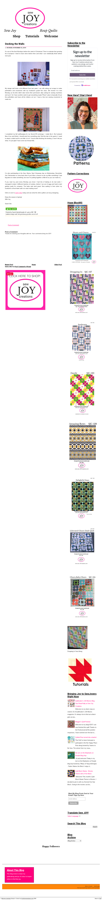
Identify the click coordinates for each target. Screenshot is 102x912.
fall (19, 214)
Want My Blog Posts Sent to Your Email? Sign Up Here (80, 794)
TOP (100, 898)
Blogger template (6, 898)
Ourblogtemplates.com (27, 898)
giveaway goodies (25, 214)
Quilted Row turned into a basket (85, 737)
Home (34, 265)
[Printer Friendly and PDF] (11, 210)
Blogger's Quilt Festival (82, 722)
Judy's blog (18, 193)
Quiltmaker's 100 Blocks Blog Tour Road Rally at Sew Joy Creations (85, 703)
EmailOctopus (86, 85)
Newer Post (9, 265)
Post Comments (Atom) (23, 267)
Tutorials (32, 36)
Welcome (51, 36)
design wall (13, 214)
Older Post (58, 265)
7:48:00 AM (29, 212)
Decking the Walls (14, 43)
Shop (16, 36)
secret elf (35, 214)
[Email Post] (35, 212)
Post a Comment (13, 225)
